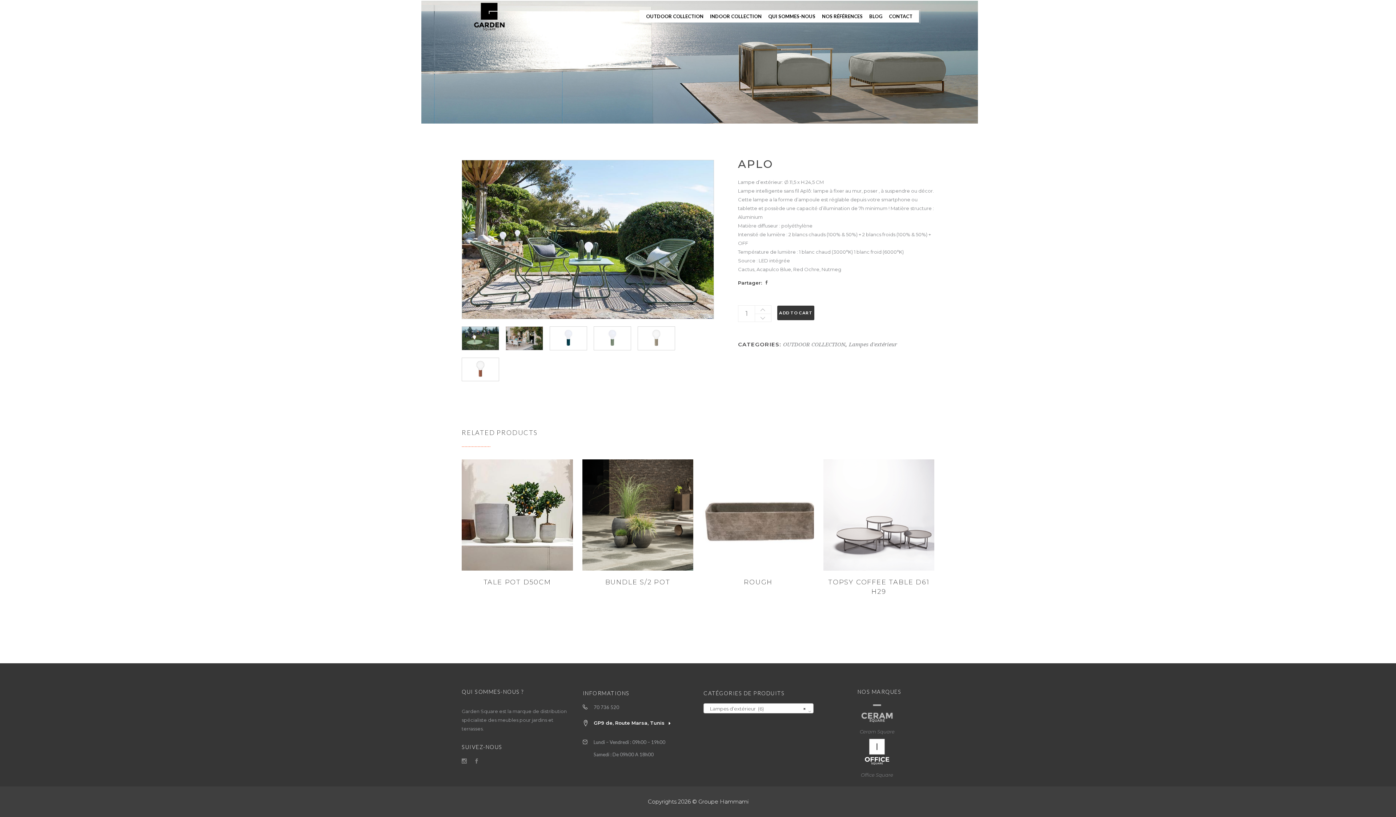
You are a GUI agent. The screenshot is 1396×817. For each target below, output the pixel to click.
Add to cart (796, 312)
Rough (758, 582)
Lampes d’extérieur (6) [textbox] (756, 709)
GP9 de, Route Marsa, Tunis (629, 723)
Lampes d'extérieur (873, 344)
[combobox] (758, 708)
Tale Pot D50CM (517, 582)
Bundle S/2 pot (637, 582)
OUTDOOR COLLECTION (814, 344)
